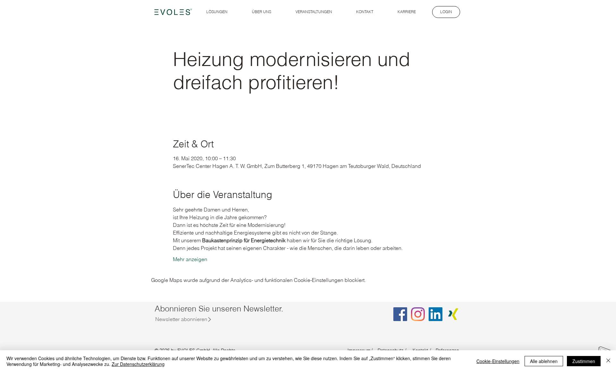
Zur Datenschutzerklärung (138, 364)
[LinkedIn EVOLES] (435, 314)
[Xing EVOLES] (453, 314)
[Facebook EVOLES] (400, 314)
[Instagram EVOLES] (418, 314)
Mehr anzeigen (190, 259)
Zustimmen (583, 361)
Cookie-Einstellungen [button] (497, 361)
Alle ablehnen (544, 361)
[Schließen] (608, 361)
